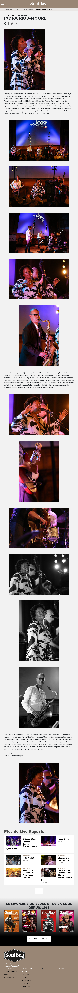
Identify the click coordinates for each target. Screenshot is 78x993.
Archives (7, 975)
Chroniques (26, 981)
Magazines (9, 969)
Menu (3, 4)
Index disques (9, 978)
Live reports (27, 9)
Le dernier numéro (10, 972)
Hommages (26, 987)
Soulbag (39, 4)
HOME (17, 9)
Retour (9, 9)
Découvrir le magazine (39, 939)
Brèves (24, 978)
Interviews (26, 984)
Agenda (62, 969)
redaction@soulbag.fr (11, 966)
